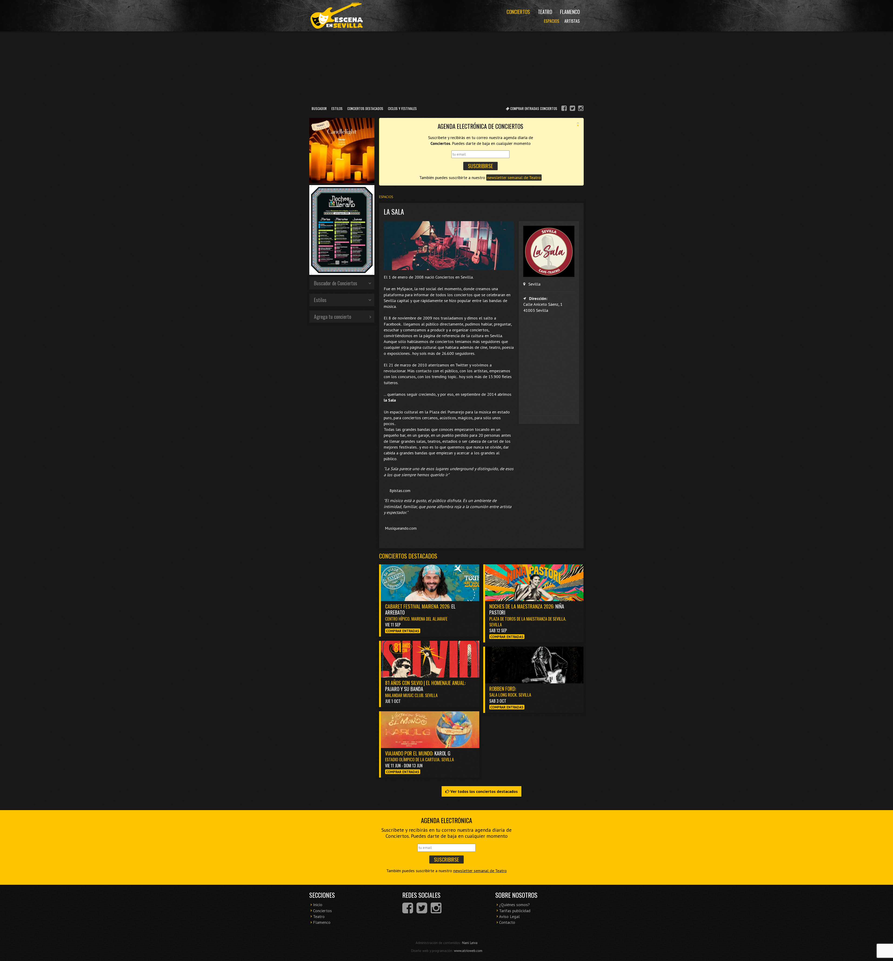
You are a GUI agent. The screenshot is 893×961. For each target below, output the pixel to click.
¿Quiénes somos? (514, 904)
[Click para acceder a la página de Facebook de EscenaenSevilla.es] (564, 109)
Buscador (319, 108)
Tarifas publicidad (514, 910)
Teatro (545, 11)
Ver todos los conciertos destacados (484, 791)
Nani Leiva (469, 942)
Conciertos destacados (408, 556)
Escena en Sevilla (336, 15)
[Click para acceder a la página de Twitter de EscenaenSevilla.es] (572, 109)
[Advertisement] (446, 67)
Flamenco (570, 11)
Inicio (317, 904)
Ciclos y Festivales (402, 108)
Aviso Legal (509, 916)
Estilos (337, 108)
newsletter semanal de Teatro (514, 177)
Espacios (551, 21)
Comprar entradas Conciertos (533, 108)
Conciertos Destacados (365, 108)
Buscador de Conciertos (335, 283)
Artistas (572, 21)
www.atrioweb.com (468, 950)
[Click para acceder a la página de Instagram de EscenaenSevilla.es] (580, 109)
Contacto (507, 922)
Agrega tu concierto (332, 316)
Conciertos (518, 11)
